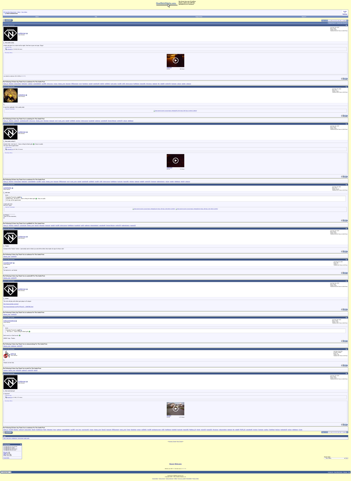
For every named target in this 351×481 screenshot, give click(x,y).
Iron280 (119, 83)
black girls (8, 438)
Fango (128, 429)
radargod (154, 83)
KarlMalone (136, 83)
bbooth (33, 429)
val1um (179, 83)
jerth (12, 354)
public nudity (26, 438)
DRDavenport (74, 83)
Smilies (5, 453)
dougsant (68, 83)
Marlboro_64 (192, 429)
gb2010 (102, 83)
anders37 (16, 120)
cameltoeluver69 (24, 120)
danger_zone (61, 83)
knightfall (174, 429)
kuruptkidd (91, 120)
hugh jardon (114, 83)
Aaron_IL (5, 83)
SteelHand (272, 429)
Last (344, 20)
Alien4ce (11, 83)
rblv (159, 83)
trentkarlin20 (284, 429)
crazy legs (78, 429)
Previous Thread (172, 441)
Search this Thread (341, 23)
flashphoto (85, 83)
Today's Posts (199, 16)
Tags (4, 436)
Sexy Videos (24, 12)
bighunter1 (24, 83)
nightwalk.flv (10, 49)
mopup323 (209, 429)
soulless (266, 429)
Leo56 (82, 225)
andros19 (21, 429)
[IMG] (4, 454)
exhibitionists (14, 438)
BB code (5, 452)
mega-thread (20, 438)
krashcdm (120, 181)
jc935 (123, 83)
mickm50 (203, 429)
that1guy (277, 429)
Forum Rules (6, 457)
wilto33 (35, 370)
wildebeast (130, 120)
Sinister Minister (112, 120)
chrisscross (50, 83)
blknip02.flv (9, 397)
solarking (21, 95)
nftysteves (149, 83)
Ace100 (11, 429)
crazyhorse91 (85, 429)
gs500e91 (107, 83)
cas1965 (44, 83)
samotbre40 (104, 120)
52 (340, 20)
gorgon (139, 429)
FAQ (96, 16)
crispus (55, 83)
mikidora (131, 181)
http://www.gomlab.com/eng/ (10, 304)
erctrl (80, 83)
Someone (173, 83)
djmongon (46, 120)
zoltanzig (188, 83)
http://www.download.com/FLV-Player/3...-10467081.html (18, 306)
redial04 (162, 83)
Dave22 (37, 225)
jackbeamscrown (156, 429)
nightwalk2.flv (10, 149)
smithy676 (168, 83)
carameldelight (37, 83)
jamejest (78, 120)
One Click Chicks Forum (10, 12)
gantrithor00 (96, 83)
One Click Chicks (338, 472)
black (4, 438)
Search (303, 16)
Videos (18, 12)
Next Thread (179, 441)
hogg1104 (18, 370)
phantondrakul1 (94, 225)
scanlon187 (8, 263)
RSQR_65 (242, 429)
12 (338, 20)
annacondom (17, 83)
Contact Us (330, 472)
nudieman (22, 33)
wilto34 (182, 181)
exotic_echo (61, 120)
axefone (5, 370)
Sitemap (345, 472)
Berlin (44, 429)
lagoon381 (142, 83)
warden (183, 83)
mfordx (198, 429)
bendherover (39, 429)
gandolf (91, 83)
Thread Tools (331, 23)
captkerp (30, 83)
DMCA (175, 478)
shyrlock (255, 429)
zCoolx (300, 429)
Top (349, 472)
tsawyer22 (133, 225)
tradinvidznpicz (161, 181)
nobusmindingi (9, 321)
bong (54, 429)
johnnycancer (129, 83)
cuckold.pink (23, 225)
